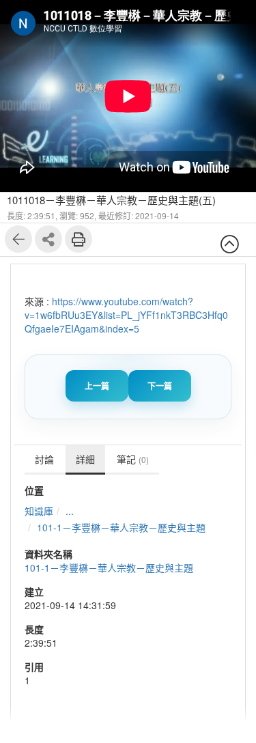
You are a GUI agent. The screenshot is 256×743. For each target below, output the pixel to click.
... (70, 511)
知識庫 (39, 511)
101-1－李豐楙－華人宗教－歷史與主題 (121, 527)
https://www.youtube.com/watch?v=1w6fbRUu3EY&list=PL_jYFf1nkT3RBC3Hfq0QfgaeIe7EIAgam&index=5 (126, 314)
